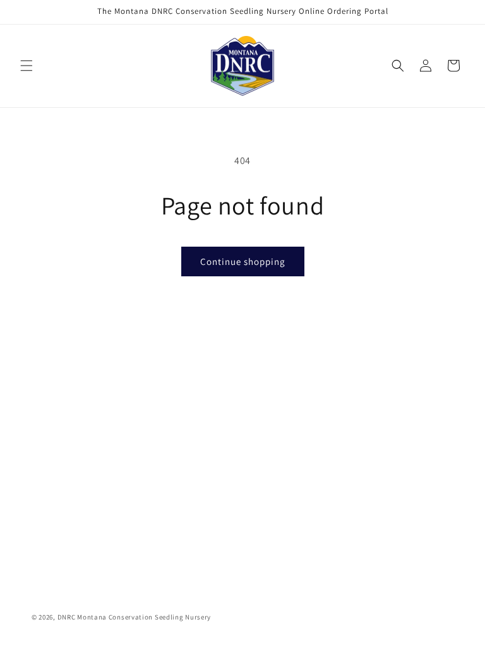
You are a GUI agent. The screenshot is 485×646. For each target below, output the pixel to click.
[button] (26, 65)
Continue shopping (242, 261)
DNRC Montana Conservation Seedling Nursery (134, 617)
